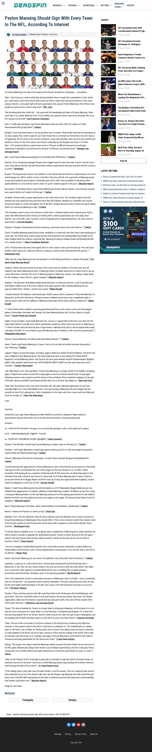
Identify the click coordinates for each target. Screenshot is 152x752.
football (72, 5)
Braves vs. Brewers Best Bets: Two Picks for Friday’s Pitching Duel (131, 123)
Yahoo (7, 654)
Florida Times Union (23, 365)
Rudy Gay (50, 511)
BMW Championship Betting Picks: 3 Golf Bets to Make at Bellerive (124, 189)
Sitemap (57, 734)
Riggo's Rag (21, 553)
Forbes (42, 207)
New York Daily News (33, 395)
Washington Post (21, 526)
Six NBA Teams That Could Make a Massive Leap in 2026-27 (131, 83)
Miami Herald (56, 289)
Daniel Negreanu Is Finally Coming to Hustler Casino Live (131, 56)
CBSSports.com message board (39, 603)
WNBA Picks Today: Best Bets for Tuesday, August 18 (122, 198)
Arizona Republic (24, 222)
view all (123, 161)
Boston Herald (47, 482)
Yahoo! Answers (54, 439)
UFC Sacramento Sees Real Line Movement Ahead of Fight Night (131, 30)
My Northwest (73, 573)
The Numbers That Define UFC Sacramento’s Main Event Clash (132, 109)
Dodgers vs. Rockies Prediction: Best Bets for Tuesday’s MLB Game (124, 193)
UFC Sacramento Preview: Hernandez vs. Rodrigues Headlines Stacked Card (129, 43)
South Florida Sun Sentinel (24, 315)
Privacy (68, 734)
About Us (94, 734)
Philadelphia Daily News (15, 333)
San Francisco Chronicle (38, 119)
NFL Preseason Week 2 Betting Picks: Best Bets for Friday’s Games (131, 69)
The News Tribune (18, 588)
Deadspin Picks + (119, 5)
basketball (89, 5)
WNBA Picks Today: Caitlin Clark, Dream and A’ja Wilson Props (130, 136)
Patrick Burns (19, 34)
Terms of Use (80, 734)
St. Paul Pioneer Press (48, 666)
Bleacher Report (86, 183)
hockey (130, 5)
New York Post (85, 380)
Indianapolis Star (12, 254)
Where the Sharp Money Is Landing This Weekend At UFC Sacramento (131, 96)
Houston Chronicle (85, 618)
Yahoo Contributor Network (36, 242)
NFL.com (47, 107)
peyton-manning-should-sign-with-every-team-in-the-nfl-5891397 (41, 714)
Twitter (37, 127)
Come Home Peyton (65, 639)
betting (105, 5)
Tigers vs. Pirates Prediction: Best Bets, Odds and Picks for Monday (124, 202)
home (8, 714)
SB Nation (18, 169)
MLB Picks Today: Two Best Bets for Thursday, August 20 (131, 149)
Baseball (57, 5)
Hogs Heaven (27, 541)
